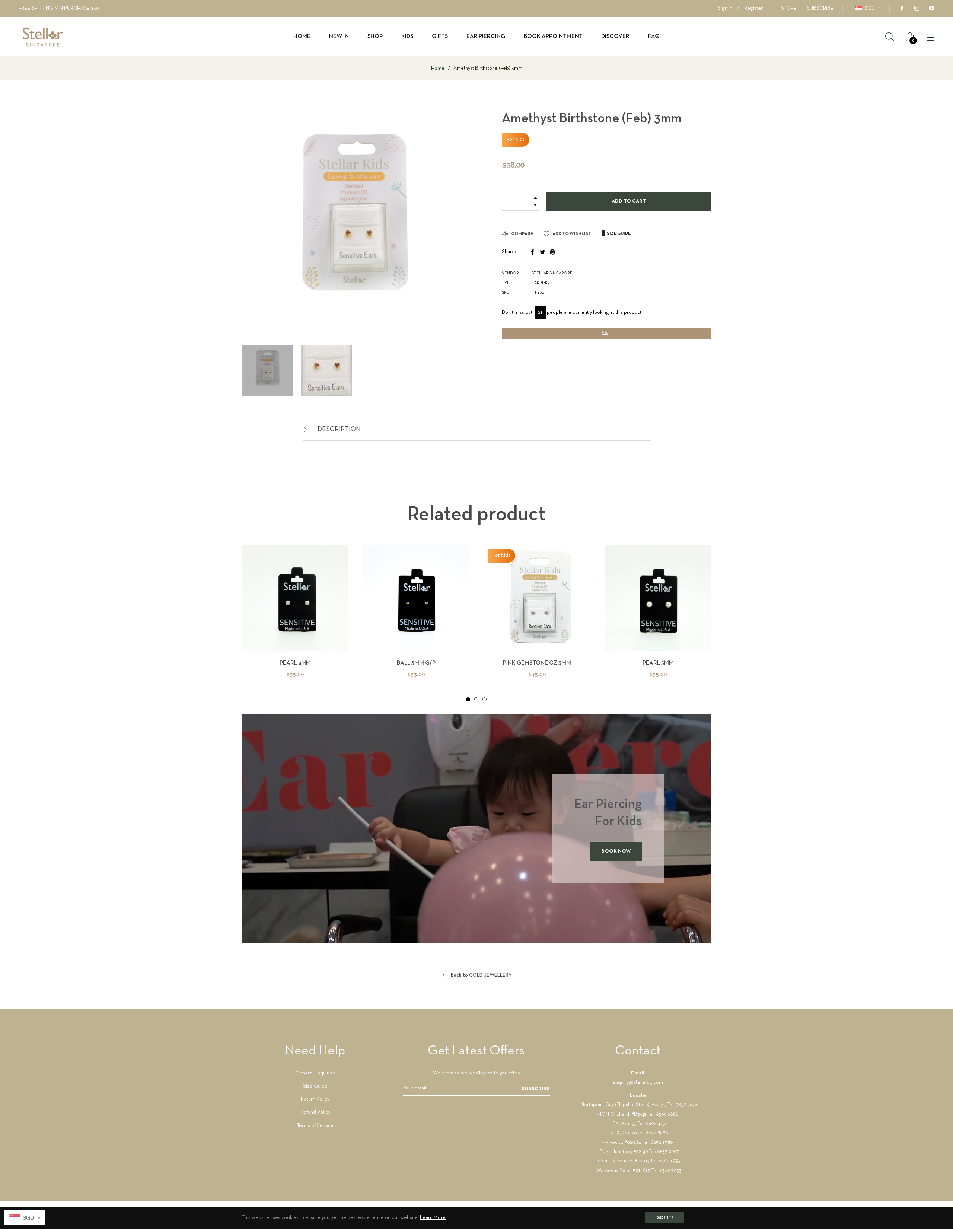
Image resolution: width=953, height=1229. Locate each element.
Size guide (618, 233)
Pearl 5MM (658, 663)
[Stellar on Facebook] (902, 8)
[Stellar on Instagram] (916, 8)
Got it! (664, 1218)
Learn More (433, 1217)
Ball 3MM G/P (416, 663)
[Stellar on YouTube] (931, 8)
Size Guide (315, 1086)
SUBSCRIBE (820, 8)
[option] (295, 624)
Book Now (616, 851)
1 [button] (468, 699)
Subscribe (536, 1088)
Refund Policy (315, 1112)
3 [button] (484, 699)
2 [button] (476, 699)
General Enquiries (315, 1073)
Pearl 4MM (295, 663)
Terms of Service (315, 1125)
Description (338, 429)
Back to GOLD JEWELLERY (481, 975)
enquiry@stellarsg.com (637, 1082)
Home (437, 68)
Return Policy (315, 1099)
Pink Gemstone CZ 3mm (537, 663)
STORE (789, 8)
